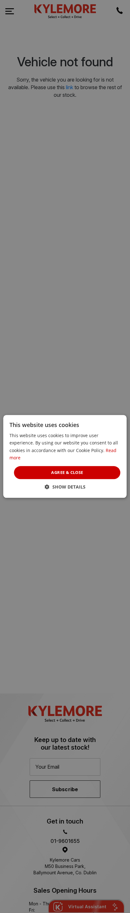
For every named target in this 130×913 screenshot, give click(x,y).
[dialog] (65, 456)
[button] (65, 487)
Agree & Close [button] (67, 472)
